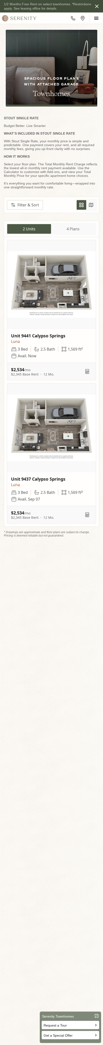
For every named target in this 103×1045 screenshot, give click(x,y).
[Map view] (91, 205)
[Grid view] (81, 205)
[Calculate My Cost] (87, 371)
